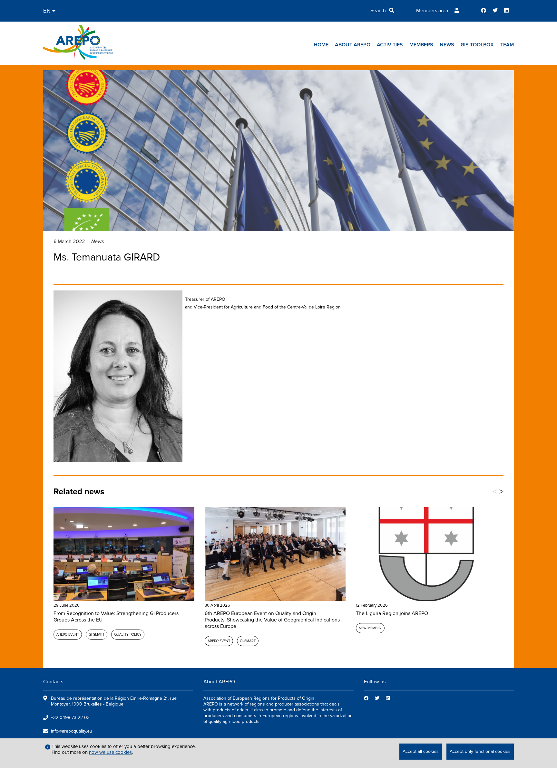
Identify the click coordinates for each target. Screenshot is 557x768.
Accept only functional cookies (480, 751)
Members (421, 45)
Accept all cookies (421, 751)
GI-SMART (96, 634)
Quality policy (128, 634)
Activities (390, 45)
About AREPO (352, 45)
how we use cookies (110, 752)
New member (370, 628)
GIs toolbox (477, 45)
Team (507, 45)
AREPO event (67, 634)
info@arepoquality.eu (71, 731)
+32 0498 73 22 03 (70, 717)
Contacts (53, 681)
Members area (432, 10)
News (447, 45)
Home (321, 45)
